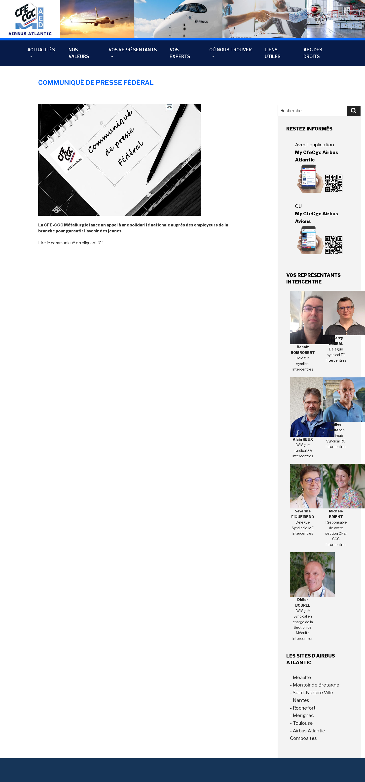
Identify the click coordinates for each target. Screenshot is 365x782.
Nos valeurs (79, 53)
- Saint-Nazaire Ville (311, 692)
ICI (100, 243)
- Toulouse (301, 723)
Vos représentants (133, 49)
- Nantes (299, 700)
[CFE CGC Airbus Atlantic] (182, 18)
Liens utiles (273, 53)
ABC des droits (312, 53)
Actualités (41, 49)
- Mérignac (302, 715)
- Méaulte (300, 677)
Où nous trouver (230, 49)
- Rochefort (303, 708)
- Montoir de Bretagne (314, 685)
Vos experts (180, 53)
